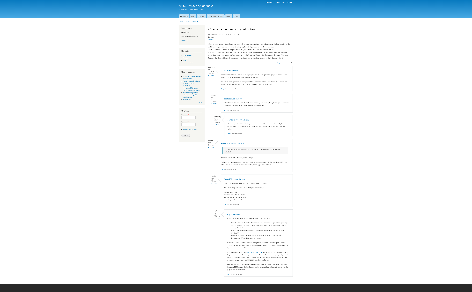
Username (185, 115)
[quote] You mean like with (235, 179)
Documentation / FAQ (215, 16)
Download (201, 16)
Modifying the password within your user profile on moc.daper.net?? (191, 95)
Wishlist (195, 22)
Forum (228, 16)
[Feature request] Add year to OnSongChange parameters (191, 83)
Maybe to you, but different (238, 119)
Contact (290, 2)
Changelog (268, 2)
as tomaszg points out (254, 252)
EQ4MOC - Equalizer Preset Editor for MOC (192, 77)
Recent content (188, 63)
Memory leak (187, 100)
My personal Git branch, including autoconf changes (191, 89)
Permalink (211, 75)
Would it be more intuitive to (232, 143)
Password (185, 122)
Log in (279, 63)
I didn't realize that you (233, 98)
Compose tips (187, 55)
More (200, 102)
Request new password (190, 129)
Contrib (236, 16)
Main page (184, 16)
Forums (187, 22)
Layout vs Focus (233, 214)
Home (181, 22)
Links (283, 2)
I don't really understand (231, 70)
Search (277, 2)
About (193, 16)
